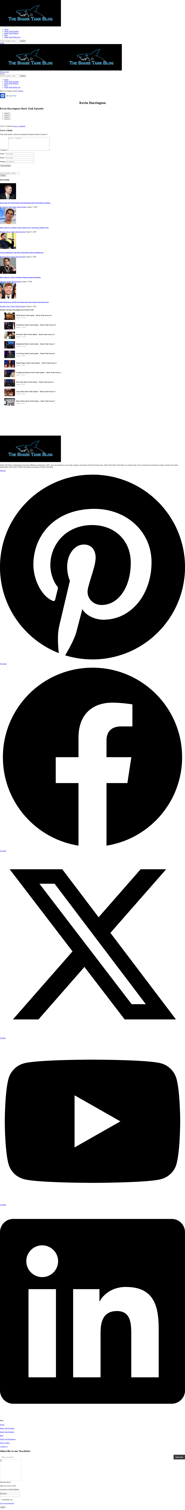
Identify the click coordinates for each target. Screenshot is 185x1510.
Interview (3, 281)
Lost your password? (7, 1503)
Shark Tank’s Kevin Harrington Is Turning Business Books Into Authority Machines (25, 203)
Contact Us (4, 1446)
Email (2, 158)
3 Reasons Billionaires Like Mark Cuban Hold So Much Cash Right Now (21, 252)
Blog (1, 1436)
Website (2, 162)
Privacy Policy (5, 1443)
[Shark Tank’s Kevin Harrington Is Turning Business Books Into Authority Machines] (8, 199)
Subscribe (179, 1457)
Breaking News (5, 232)
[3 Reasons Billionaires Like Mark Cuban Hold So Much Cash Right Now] (8, 248)
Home (2, 1425)
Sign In (20, 91)
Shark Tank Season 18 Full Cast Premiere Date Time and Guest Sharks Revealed (24, 302)
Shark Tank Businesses (8, 1439)
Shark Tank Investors (19, 207)
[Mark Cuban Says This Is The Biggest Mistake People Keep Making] (8, 273)
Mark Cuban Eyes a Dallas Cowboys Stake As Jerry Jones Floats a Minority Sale (24, 227)
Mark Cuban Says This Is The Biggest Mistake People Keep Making (20, 277)
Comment (4, 150)
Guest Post (12, 96)
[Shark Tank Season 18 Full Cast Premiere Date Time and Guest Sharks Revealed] (8, 298)
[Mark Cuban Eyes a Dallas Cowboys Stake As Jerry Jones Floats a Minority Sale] (8, 223)
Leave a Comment (19, 126)
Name (2, 154)
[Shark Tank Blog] (61, 70)
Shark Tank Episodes (7, 1428)
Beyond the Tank (6, 207)
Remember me (7, 1500)
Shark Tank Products (7, 1432)
